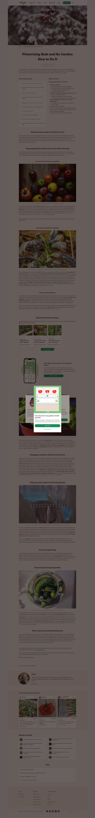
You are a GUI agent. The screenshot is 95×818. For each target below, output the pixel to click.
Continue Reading (47, 429)
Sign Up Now (47, 425)
